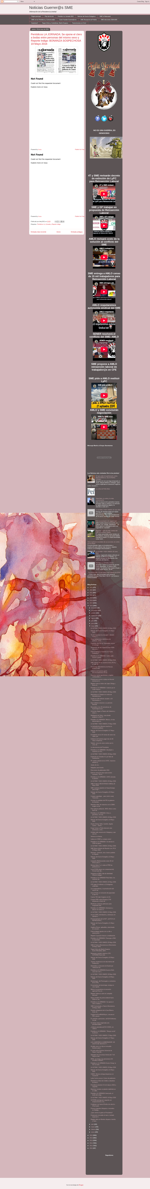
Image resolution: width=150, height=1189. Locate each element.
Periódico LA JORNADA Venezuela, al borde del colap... (102, 1094)
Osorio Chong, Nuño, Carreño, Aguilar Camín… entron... (102, 824)
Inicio (59, 232)
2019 (91, 598)
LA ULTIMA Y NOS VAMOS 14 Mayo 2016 (103, 1097)
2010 (91, 1148)
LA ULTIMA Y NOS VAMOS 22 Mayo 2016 (103, 882)
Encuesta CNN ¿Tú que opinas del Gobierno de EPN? (104, 572)
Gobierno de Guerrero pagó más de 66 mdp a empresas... (102, 739)
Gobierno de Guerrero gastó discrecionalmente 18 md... (99, 671)
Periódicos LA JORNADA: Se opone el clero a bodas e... (102, 1002)
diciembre (94, 608)
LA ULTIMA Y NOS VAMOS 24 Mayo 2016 (103, 817)
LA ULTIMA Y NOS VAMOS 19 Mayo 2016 (103, 974)
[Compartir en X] (60, 222)
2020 (91, 595)
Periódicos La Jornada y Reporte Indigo (49, 224)
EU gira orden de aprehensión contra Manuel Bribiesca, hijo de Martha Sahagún (106, 477)
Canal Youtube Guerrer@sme (67, 19)
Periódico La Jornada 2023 (65, 16)
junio (92, 623)
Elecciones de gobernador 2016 (100, 770)
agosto (93, 618)
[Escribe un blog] (58, 222)
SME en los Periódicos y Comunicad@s (43, 19)
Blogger (81, 1185)
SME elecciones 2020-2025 (109, 19)
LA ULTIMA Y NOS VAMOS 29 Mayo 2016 (103, 692)
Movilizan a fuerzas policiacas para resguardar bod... (101, 904)
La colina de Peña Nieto (103, 489)
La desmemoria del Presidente (100, 747)
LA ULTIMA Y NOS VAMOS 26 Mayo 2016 (103, 754)
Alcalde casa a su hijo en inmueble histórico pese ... (101, 1047)
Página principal (36, 16)
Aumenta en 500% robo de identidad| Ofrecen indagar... (101, 874)
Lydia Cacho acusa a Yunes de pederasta (103, 1078)
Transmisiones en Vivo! (79, 23)
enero (93, 1132)
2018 (91, 600)
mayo (93, 626)
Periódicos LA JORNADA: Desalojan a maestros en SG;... (102, 750)
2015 (91, 1135)
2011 (91, 1145)
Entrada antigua (76, 232)
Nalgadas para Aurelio (97, 767)
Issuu (39, 149)
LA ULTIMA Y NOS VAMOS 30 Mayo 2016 (103, 660)
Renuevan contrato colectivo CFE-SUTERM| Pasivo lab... (101, 954)
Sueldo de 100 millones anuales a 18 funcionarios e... (101, 699)
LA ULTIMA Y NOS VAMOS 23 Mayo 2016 (103, 846)
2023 (91, 587)
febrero (93, 1129)
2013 (91, 1140)
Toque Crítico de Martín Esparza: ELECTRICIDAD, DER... (100, 950)
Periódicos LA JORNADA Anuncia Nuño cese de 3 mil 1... (102, 970)
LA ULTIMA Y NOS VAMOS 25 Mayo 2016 (103, 781)
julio (92, 621)
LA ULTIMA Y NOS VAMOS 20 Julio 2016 (108, 510)
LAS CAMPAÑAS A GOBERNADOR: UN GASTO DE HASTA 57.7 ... (103, 1043)
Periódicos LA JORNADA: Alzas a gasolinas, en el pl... (101, 813)
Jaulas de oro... (95, 765)
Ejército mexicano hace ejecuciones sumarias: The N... (101, 773)
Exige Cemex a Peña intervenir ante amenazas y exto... (101, 828)
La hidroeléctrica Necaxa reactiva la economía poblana (101, 727)
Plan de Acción (49, 16)
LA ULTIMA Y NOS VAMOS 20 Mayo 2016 (103, 942)
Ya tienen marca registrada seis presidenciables (100, 1023)
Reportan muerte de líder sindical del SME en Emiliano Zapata (106, 531)
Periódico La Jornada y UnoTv (105, 563)
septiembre (94, 615)
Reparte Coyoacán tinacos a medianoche (103, 935)
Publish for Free (79, 149)
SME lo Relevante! (105, 16)
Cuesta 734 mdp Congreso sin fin (100, 897)
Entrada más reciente (38, 232)
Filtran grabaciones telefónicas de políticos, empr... (101, 640)
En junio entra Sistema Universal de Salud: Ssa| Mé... (101, 1051)
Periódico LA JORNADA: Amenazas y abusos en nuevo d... (102, 908)
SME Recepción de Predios (89, 19)
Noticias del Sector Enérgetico (87, 16)
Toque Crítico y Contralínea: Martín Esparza (55, 23)
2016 (91, 605)
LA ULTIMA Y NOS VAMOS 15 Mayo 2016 (103, 1067)
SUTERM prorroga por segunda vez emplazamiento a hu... (101, 1100)
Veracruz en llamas (96, 836)
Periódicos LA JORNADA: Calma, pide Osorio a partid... (102, 656)
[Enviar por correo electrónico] (56, 222)
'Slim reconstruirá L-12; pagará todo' (106, 521)
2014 (91, 1138)
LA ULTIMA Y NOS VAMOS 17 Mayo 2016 (103, 1035)
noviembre (94, 610)
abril (92, 1124)
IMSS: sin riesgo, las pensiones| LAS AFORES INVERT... (102, 1059)
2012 (91, 1143)
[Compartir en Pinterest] (63, 222)
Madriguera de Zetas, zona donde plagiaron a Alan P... (101, 716)
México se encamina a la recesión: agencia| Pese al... (101, 990)
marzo (93, 1127)
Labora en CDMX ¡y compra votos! (101, 839)
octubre (93, 613)
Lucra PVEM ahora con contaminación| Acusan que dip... (102, 870)
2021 (91, 592)
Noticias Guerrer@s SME (51, 7)
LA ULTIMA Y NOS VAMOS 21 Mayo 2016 (103, 912)
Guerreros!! (34, 23)
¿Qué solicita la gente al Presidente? (102, 1112)
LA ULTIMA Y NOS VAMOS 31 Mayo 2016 (103, 628)
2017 (91, 603)
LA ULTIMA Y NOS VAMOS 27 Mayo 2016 (103, 724)
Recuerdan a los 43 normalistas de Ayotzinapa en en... (101, 707)
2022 (91, 590)
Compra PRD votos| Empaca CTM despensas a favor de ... (101, 900)
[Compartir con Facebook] (62, 222)
